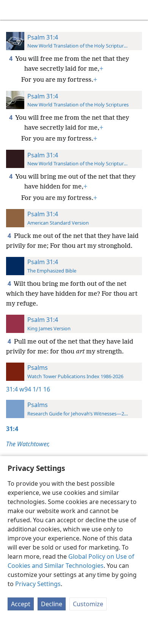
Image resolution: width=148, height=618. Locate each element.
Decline (51, 604)
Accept (20, 604)
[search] (138, 10)
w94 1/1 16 (34, 389)
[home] (11, 10)
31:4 (12, 389)
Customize (88, 604)
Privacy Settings (38, 584)
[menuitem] (11, 10)
